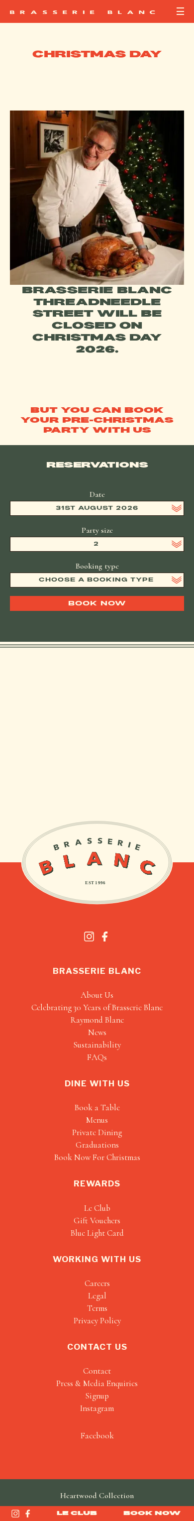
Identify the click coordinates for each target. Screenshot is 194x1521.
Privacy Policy (97, 1320)
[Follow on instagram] (15, 1513)
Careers (97, 1283)
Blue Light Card (97, 1233)
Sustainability (97, 1045)
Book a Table (97, 1107)
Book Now (152, 1513)
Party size (97, 530)
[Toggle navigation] (180, 11)
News (97, 1032)
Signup (97, 1396)
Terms (97, 1308)
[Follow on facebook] (27, 1513)
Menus (97, 1120)
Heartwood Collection (97, 1496)
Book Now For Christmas (97, 1157)
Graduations (97, 1145)
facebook (97, 1435)
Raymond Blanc (97, 1020)
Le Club (77, 1513)
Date (97, 494)
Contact (97, 1371)
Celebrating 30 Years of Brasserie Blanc (97, 1007)
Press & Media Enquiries (97, 1383)
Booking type (97, 566)
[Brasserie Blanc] (82, 12)
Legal (97, 1295)
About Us (97, 995)
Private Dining (97, 1132)
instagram (97, 1408)
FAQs (97, 1057)
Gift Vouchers (97, 1220)
